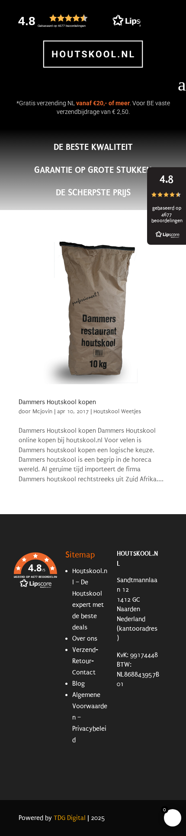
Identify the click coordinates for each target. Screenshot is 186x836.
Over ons (84, 638)
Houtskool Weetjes (117, 411)
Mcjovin (42, 411)
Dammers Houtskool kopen (57, 402)
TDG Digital (70, 818)
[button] (98, 20)
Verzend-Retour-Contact (85, 661)
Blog (78, 683)
